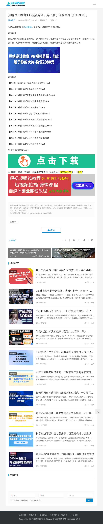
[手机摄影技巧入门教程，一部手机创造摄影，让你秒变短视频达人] (21, 316)
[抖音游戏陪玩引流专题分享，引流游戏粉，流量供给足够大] (21, 439)
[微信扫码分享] (74, 240)
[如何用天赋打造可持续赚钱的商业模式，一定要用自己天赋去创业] (21, 398)
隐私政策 (32, 515)
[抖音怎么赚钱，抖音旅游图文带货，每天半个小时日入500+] (21, 276)
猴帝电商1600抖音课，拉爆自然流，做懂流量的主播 (65, 454)
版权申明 (22, 515)
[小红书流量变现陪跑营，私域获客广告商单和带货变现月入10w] (21, 378)
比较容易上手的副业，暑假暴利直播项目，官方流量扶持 (65, 352)
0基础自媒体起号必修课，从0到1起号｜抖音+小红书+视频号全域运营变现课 (64, 290)
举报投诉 (43, 515)
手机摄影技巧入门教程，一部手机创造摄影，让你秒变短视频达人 (65, 311)
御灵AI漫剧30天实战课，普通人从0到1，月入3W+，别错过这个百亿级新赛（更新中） (61, 331)
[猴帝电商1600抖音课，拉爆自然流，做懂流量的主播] (21, 459)
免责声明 (53, 515)
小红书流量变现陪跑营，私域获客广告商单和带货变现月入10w (65, 372)
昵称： (14, 495)
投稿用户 (11, 20)
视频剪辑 (28, 26)
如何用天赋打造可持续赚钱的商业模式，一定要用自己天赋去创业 (65, 392)
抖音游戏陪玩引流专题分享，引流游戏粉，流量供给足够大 (65, 433)
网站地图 (56, 519)
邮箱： (43, 495)
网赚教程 (43, 20)
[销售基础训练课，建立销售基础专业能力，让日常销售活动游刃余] (21, 419)
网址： (71, 495)
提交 (89, 500)
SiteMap (49, 519)
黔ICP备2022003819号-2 (70, 519)
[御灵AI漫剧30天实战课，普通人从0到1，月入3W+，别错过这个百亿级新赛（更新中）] (21, 337)
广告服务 (63, 515)
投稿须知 (74, 515)
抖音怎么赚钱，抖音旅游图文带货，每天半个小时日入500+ (65, 270)
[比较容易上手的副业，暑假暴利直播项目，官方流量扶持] (21, 357)
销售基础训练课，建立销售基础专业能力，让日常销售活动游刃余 (65, 413)
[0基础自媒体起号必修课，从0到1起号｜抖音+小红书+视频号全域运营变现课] (21, 296)
